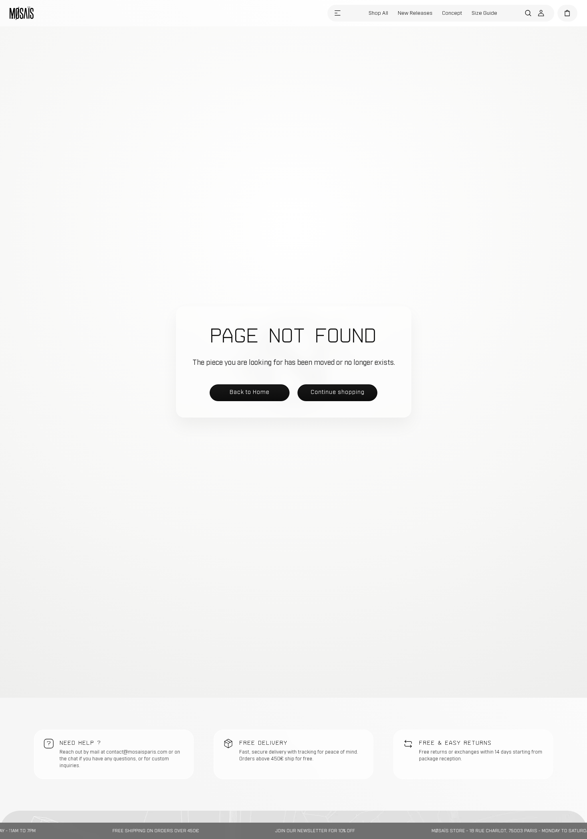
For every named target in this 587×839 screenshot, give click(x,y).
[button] (337, 13)
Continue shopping (338, 392)
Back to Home (250, 392)
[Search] (528, 13)
